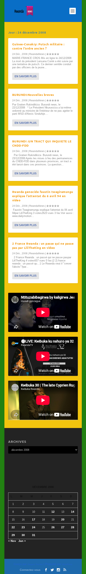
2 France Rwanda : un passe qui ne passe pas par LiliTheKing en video (43, 245)
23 (23, 527)
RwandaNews (37, 54)
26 (53, 527)
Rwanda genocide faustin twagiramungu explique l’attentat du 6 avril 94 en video (42, 196)
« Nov (12, 540)
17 (33, 519)
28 (72, 527)
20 (62, 519)
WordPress (67, 564)
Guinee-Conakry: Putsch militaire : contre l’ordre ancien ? (38, 46)
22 (13, 527)
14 (72, 511)
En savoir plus (26, 76)
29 (13, 535)
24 (33, 527)
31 (33, 535)
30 (23, 535)
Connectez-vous (30, 569)
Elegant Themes (35, 564)
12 (53, 511)
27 (62, 527)
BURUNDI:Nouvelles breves (33, 95)
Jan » (22, 540)
